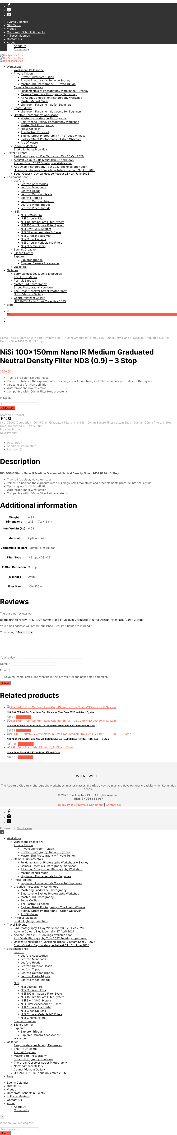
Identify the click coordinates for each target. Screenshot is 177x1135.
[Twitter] (6, 419)
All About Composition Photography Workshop (51, 97)
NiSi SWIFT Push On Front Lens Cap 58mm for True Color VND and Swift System (51, 725)
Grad (3, 426)
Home (4, 338)
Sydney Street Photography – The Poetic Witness (53, 135)
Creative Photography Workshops (36, 115)
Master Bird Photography (37, 125)
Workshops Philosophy (29, 70)
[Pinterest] (9, 419)
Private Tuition (23, 73)
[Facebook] (2, 419)
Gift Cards (14, 25)
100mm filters (152, 422)
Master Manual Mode (34, 101)
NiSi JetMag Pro (31, 215)
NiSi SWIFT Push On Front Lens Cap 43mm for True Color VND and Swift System (51, 712)
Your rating (8, 632)
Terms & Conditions (90, 805)
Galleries (12, 270)
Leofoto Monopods (33, 187)
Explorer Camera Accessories (40, 263)
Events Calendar (17, 21)
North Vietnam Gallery (28, 294)
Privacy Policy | (67, 805)
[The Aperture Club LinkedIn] (9, 15)
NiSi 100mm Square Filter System (42, 222)
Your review (9, 657)
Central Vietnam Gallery (29, 297)
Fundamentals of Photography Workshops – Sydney (54, 90)
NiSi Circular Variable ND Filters (41, 242)
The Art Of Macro (25, 277)
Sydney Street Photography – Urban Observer (51, 139)
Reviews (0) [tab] (14, 449)
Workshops (14, 66)
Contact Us (14, 39)
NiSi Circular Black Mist (36, 235)
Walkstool (20, 266)
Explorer (19, 256)
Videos (11, 28)
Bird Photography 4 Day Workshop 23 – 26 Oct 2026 (49, 156)
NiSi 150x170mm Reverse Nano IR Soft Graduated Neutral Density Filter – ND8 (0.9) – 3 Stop (58, 739)
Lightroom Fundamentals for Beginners (46, 104)
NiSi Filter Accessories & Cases (41, 232)
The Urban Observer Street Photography (40, 291)
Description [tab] (14, 442)
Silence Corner (23, 253)
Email (4, 670)
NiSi (16, 211)
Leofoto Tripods (31, 197)
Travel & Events (17, 153)
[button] (8, 311)
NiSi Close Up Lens (33, 239)
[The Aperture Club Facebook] (9, 6)
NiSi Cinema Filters (33, 246)
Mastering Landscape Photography (44, 118)
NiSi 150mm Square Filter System (42, 225)
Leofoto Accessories (34, 184)
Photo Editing (23, 108)
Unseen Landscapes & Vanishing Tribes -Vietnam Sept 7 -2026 (54, 170)
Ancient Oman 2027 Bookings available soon (43, 163)
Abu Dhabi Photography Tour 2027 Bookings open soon (50, 166)
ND (25, 426)
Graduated (15, 426)
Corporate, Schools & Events (26, 32)
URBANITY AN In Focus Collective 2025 (40, 301)
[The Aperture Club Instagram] (9, 10)
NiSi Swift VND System (36, 228)
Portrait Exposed (25, 280)
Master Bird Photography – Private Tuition (48, 84)
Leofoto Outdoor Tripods (37, 201)
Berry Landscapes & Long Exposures (38, 273)
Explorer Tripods (32, 260)
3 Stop (167, 422)
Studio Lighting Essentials (31, 149)
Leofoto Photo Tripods (35, 204)
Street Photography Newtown (33, 287)
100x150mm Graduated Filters (76, 338)
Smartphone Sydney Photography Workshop (50, 122)
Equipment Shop (18, 177)
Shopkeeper (24, 828)
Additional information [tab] (21, 446)
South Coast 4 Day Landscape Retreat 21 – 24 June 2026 (51, 173)
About (11, 42)
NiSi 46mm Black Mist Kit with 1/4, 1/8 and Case (33, 752)
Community (21, 49)
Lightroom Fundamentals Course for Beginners (51, 111)
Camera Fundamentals (28, 87)
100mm (137, 422)
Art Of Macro (29, 142)
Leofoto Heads (30, 191)
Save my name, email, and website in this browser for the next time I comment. (56, 677)
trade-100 (35, 426)
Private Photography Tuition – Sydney (45, 80)
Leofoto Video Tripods (35, 208)
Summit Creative (25, 249)
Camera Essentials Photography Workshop (49, 94)
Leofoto (19, 180)
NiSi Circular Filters (33, 218)
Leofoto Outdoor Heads (36, 194)
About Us (20, 46)
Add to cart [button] (23, 717)
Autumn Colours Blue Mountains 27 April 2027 (44, 159)
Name (5, 663)
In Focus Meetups (18, 35)
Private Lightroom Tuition (37, 77)
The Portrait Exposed (35, 132)
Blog (10, 304)
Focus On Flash (30, 128)
